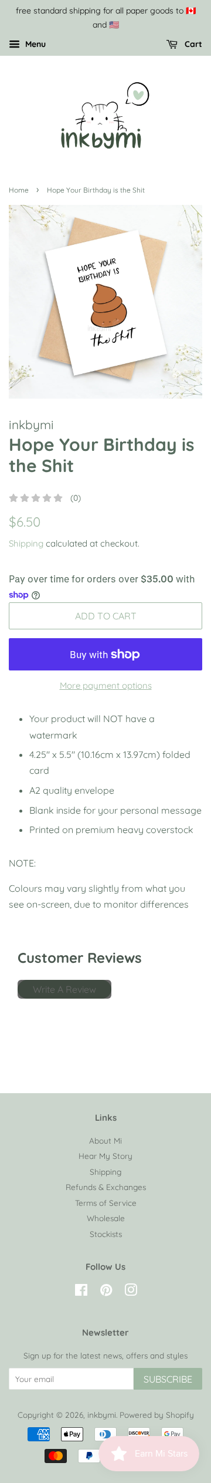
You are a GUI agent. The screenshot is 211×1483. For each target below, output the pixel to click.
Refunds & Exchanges (106, 1187)
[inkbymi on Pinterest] (106, 1292)
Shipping (26, 543)
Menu (34, 44)
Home (19, 190)
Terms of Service (106, 1203)
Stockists (106, 1234)
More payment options (106, 685)
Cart (192, 44)
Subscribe (168, 1379)
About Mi (105, 1140)
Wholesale (106, 1218)
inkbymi (101, 1415)
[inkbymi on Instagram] (130, 1292)
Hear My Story (105, 1156)
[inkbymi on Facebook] (81, 1292)
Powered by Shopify (157, 1415)
